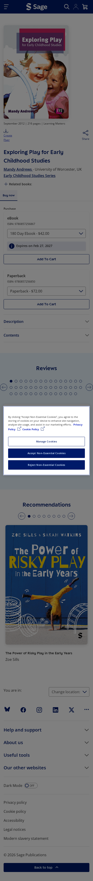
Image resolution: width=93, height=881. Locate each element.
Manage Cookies (46, 441)
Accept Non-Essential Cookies (47, 453)
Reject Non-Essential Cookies (46, 465)
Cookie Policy (31, 429)
